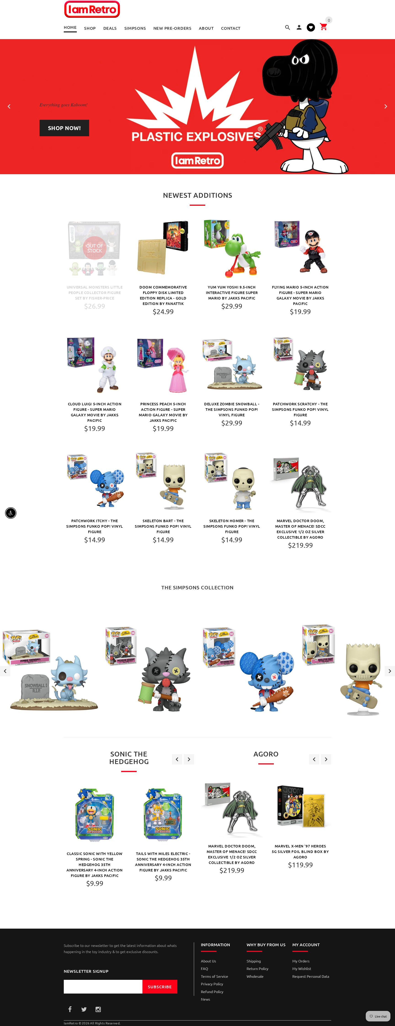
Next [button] (390, 671)
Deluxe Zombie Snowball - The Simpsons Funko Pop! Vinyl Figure (231, 409)
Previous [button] (5, 671)
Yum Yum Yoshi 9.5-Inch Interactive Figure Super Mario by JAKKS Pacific (232, 292)
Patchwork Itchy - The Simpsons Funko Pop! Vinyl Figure (94, 526)
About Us (208, 961)
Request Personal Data (310, 976)
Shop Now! (64, 127)
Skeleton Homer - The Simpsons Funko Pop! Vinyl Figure (231, 526)
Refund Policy (212, 991)
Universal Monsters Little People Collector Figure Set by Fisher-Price (95, 292)
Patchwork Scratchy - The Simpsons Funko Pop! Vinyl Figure (300, 409)
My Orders (301, 961)
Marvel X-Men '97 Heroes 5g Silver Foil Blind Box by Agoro (300, 851)
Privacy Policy (212, 983)
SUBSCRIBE (160, 986)
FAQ (204, 968)
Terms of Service (214, 976)
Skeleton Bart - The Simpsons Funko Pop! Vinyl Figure (163, 526)
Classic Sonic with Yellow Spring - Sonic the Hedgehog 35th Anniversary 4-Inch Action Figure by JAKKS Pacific (95, 864)
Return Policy (257, 968)
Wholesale (255, 976)
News (205, 999)
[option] (49, 671)
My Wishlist (301, 968)
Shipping (254, 961)
